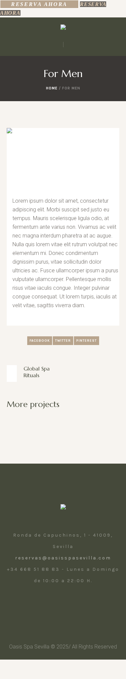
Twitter (63, 341)
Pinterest (86, 341)
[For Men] (63, 159)
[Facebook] (55, 604)
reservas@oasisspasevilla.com (63, 558)
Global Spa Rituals (37, 372)
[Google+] (84, 604)
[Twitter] (70, 604)
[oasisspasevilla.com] (63, 28)
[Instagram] (40, 604)
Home (51, 88)
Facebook (40, 341)
